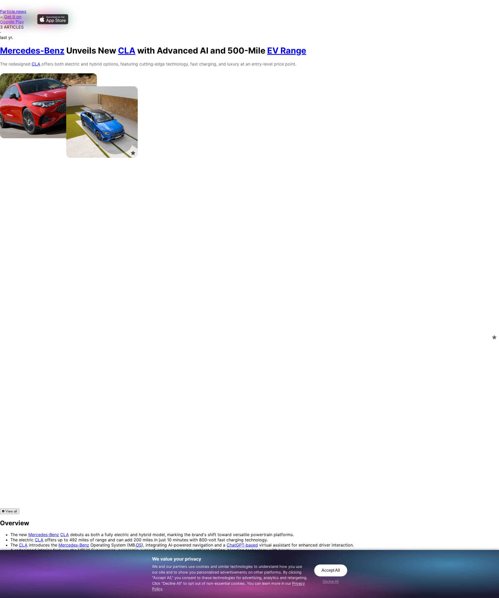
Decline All (331, 581)
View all (10, 511)
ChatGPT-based (242, 545)
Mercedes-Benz (43, 534)
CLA (36, 64)
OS (139, 545)
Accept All (330, 570)
